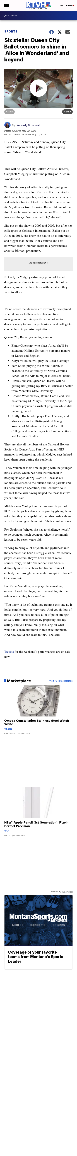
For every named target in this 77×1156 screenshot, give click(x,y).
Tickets (9, 651)
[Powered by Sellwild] (67, 892)
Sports (11, 31)
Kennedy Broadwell (28, 125)
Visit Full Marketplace (61, 681)
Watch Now (66, 5)
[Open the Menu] (6, 5)
